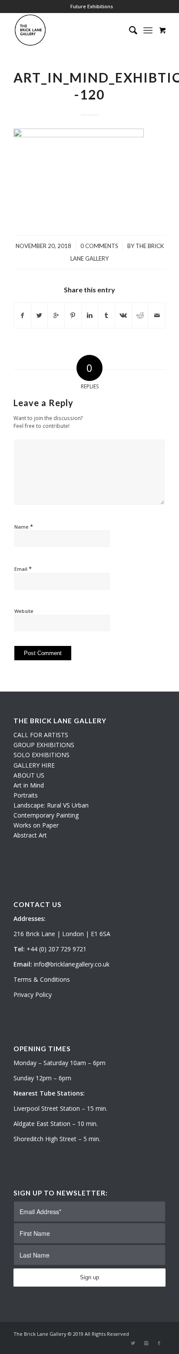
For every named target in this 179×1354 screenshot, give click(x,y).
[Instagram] (145, 1343)
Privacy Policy (32, 994)
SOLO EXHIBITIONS (41, 755)
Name (23, 526)
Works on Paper (36, 825)
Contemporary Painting (46, 815)
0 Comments (99, 245)
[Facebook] (159, 1343)
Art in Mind (28, 785)
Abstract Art (30, 835)
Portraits (25, 795)
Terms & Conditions (41, 979)
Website (23, 611)
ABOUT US (28, 775)
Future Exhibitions (91, 6)
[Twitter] (132, 1343)
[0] (162, 30)
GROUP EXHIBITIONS (43, 745)
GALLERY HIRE (34, 765)
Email (23, 569)
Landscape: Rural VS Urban (51, 805)
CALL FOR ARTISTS (40, 735)
